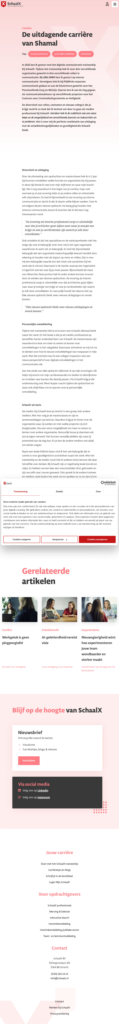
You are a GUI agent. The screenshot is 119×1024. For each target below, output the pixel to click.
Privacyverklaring (59, 1014)
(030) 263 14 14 (59, 974)
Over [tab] (98, 491)
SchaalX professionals (59, 905)
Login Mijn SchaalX (59, 882)
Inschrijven (29, 761)
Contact (59, 1001)
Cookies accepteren (97, 539)
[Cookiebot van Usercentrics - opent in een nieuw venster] (103, 483)
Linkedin (43, 790)
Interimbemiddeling (59, 924)
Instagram (44, 797)
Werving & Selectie (59, 912)
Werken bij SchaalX (59, 1008)
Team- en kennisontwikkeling (59, 936)
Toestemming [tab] (20, 491)
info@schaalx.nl (59, 978)
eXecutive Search (59, 918)
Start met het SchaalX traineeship (59, 864)
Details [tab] (59, 491)
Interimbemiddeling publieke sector (59, 930)
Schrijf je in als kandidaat (59, 876)
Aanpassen (58, 539)
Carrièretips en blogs (59, 870)
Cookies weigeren (22, 539)
